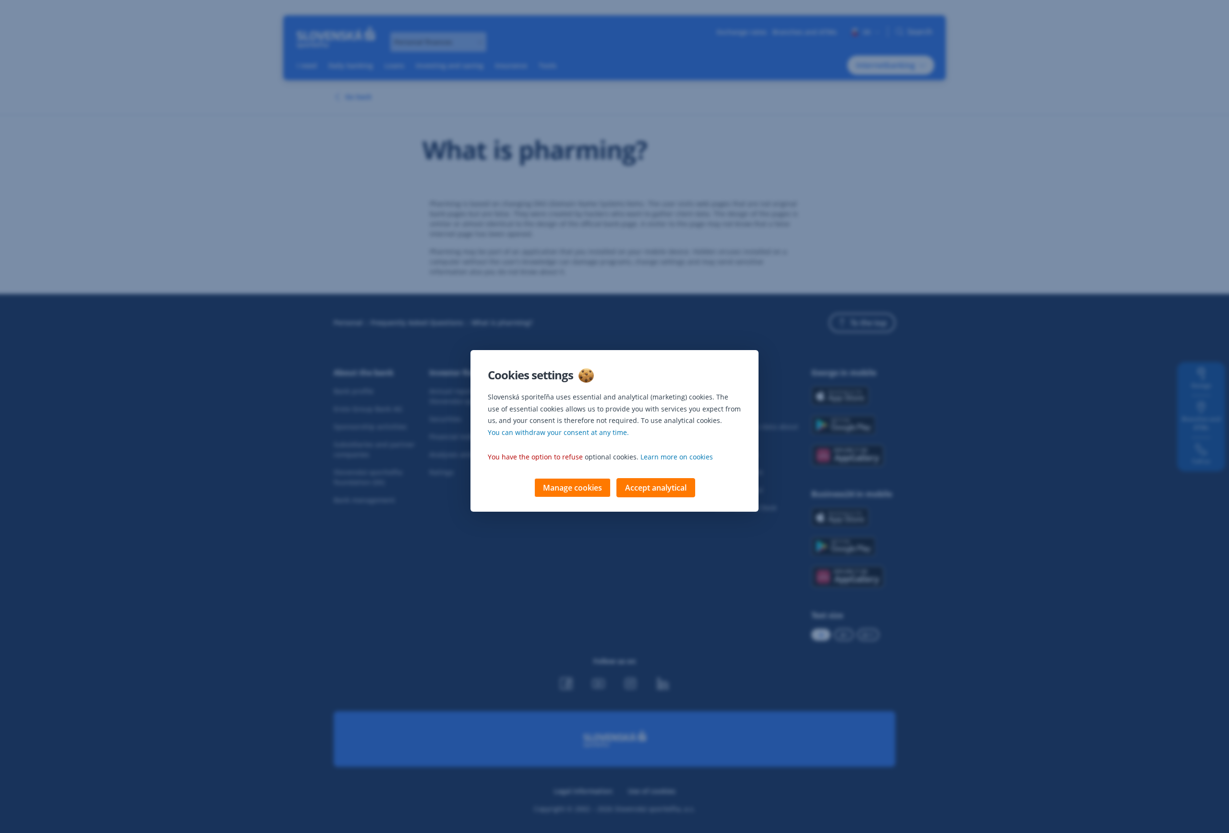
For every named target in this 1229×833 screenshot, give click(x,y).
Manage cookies (572, 487)
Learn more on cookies (676, 456)
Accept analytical (656, 487)
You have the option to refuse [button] (535, 456)
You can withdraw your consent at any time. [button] (558, 432)
